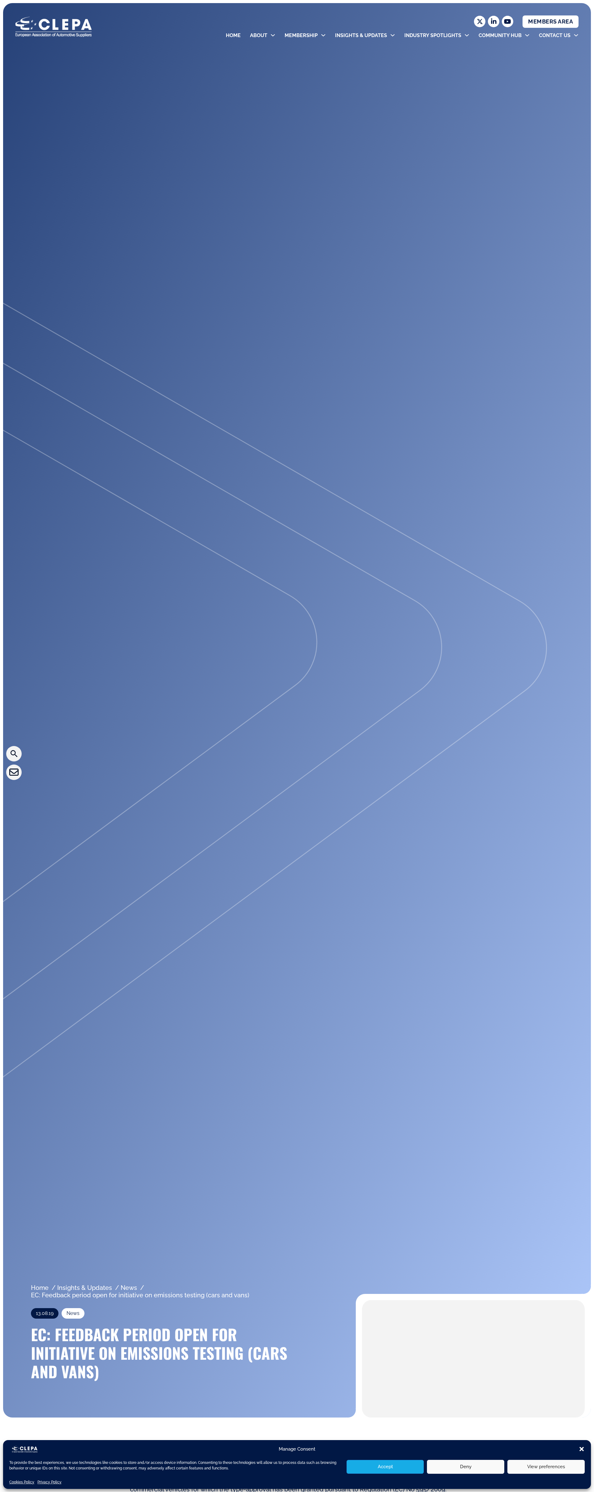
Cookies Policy (21, 1482)
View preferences (546, 1466)
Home (233, 35)
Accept (385, 1466)
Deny (465, 1466)
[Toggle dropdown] (272, 35)
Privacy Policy (49, 1482)
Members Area (550, 21)
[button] (582, 1449)
